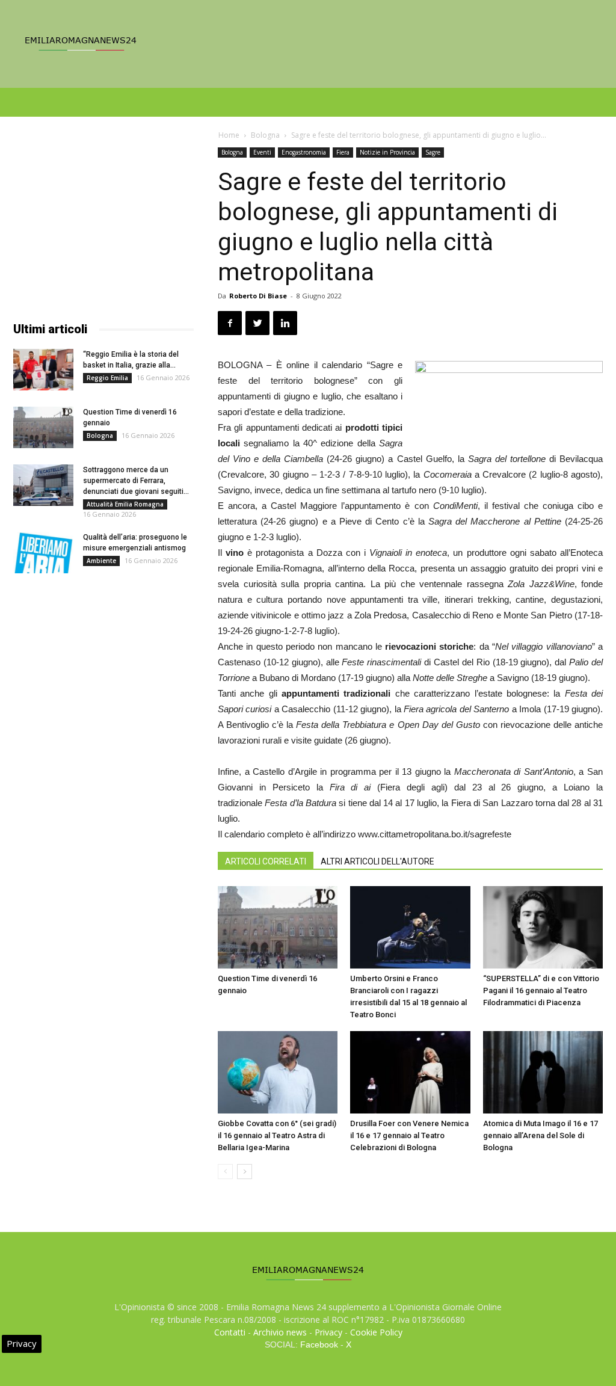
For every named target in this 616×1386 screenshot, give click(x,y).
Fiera (343, 152)
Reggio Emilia (107, 378)
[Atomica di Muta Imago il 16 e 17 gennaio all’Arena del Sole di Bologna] (543, 1072)
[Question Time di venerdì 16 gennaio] (277, 927)
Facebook (319, 1344)
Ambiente (101, 560)
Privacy (328, 1332)
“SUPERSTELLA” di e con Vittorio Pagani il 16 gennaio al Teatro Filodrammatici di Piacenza (541, 990)
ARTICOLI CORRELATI (265, 861)
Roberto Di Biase (258, 295)
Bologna (265, 135)
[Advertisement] (103, 222)
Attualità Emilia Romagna (125, 504)
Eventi (262, 152)
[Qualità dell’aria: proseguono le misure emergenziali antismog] (43, 552)
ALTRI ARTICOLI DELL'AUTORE (377, 861)
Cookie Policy (376, 1332)
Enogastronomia (304, 152)
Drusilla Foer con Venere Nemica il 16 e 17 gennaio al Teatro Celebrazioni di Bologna (409, 1135)
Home (228, 135)
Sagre (432, 152)
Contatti (229, 1332)
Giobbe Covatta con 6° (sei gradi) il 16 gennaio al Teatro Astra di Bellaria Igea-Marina (277, 1135)
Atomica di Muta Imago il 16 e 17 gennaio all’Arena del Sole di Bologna (540, 1135)
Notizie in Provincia (387, 152)
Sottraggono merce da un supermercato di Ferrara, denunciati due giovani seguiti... (136, 481)
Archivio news (280, 1332)
